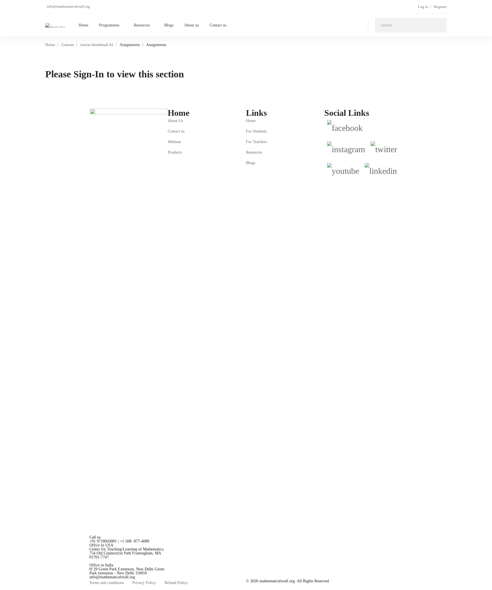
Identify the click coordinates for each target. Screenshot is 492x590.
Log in (423, 7)
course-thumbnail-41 (96, 45)
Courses (67, 45)
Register (440, 7)
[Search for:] (411, 25)
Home (50, 45)
